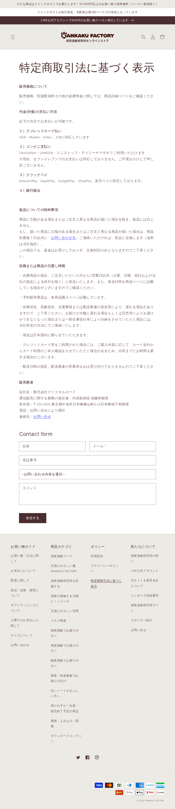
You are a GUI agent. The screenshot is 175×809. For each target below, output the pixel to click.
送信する (32, 518)
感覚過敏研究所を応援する (65, 583)
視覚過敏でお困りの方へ (65, 648)
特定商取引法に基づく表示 (106, 583)
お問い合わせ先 (63, 238)
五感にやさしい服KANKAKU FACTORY (64, 568)
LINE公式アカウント (145, 571)
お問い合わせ (20, 645)
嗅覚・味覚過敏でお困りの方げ (65, 678)
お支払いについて (23, 571)
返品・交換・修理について (25, 592)
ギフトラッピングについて (25, 607)
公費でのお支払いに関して (25, 622)
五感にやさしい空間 (65, 611)
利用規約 (97, 556)
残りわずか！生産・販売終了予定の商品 (65, 708)
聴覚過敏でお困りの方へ (65, 633)
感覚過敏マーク (62, 556)
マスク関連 (58, 620)
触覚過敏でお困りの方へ (65, 663)
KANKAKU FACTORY (155, 800)
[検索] (143, 37)
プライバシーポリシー (105, 568)
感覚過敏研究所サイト (145, 607)
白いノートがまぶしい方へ (65, 693)
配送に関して (20, 580)
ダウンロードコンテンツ (66, 738)
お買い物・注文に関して (25, 558)
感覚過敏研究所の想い (145, 558)
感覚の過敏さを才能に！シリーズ (65, 598)
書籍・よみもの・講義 (65, 723)
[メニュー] (13, 37)
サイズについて (21, 635)
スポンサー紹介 (142, 620)
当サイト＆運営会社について (145, 583)
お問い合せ (42, 416)
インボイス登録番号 (145, 595)
